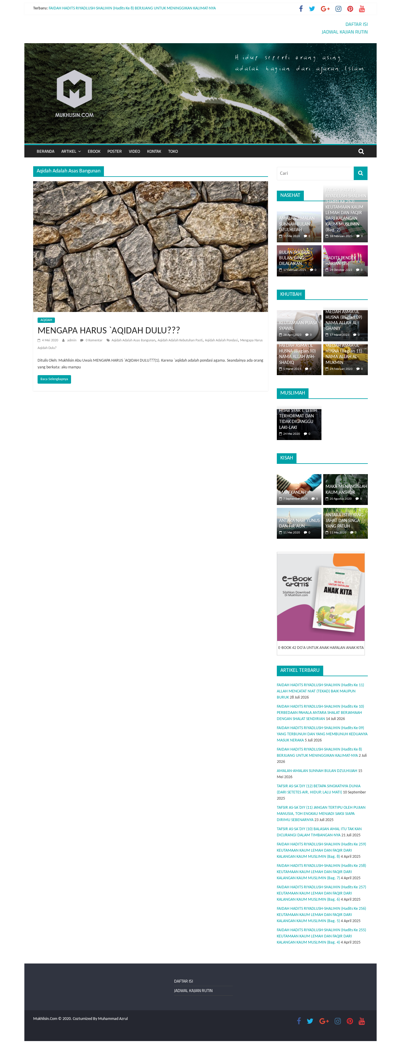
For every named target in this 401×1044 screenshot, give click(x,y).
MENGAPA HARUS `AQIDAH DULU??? (109, 331)
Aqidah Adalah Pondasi (221, 340)
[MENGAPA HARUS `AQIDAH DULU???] (150, 184)
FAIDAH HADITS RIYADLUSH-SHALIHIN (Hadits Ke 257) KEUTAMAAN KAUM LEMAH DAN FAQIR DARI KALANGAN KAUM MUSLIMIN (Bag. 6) (321, 893)
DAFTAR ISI (357, 24)
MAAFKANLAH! (293, 492)
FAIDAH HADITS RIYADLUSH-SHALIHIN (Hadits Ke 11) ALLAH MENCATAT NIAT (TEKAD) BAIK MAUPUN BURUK (320, 691)
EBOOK (94, 151)
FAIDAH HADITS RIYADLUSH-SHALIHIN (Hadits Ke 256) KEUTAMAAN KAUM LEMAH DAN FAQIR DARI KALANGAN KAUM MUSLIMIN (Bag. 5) (321, 915)
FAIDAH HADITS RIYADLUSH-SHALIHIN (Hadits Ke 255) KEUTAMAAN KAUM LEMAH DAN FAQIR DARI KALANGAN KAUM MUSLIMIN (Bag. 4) (321, 936)
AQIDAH (46, 320)
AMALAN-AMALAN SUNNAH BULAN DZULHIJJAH (297, 224)
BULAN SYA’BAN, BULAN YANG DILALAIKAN (295, 258)
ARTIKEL (68, 151)
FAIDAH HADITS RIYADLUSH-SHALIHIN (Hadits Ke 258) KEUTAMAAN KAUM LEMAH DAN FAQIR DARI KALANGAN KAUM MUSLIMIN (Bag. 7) (321, 872)
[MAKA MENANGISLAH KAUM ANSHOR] (345, 477)
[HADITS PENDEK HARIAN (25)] (345, 248)
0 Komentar (93, 340)
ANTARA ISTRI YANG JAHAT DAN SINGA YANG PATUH (344, 521)
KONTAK (154, 151)
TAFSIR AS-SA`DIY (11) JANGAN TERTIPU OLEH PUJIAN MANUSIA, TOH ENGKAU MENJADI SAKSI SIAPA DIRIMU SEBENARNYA (321, 813)
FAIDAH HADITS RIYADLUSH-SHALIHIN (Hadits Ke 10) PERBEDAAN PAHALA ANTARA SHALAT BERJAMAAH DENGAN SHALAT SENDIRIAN (320, 712)
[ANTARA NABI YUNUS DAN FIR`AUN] (299, 511)
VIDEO (134, 151)
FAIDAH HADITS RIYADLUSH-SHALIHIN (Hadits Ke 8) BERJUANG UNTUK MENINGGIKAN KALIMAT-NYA (132, 8)
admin (72, 340)
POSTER (114, 151)
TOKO (173, 151)
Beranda (45, 151)
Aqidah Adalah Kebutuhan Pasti (180, 340)
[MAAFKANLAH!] (299, 477)
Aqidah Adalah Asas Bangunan (133, 340)
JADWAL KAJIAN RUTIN (345, 31)
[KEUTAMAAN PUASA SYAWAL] (299, 313)
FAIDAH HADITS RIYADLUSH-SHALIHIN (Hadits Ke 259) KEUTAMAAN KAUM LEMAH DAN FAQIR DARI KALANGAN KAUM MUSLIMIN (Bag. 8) (321, 850)
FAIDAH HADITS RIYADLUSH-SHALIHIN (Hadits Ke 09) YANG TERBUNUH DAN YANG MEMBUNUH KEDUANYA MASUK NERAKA (322, 734)
